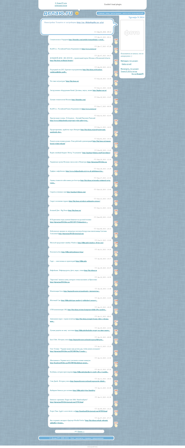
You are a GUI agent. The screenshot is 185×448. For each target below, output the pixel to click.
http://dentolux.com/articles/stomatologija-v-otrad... (86, 40)
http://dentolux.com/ (79, 100)
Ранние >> (81, 431)
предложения (97, 438)
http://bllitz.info (81, 261)
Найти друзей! (127, 64)
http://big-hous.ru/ (72, 81)
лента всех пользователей (132, 13)
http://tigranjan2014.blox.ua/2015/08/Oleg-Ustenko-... (68, 351)
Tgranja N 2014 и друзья (129, 71)
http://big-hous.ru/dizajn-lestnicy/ (61, 60)
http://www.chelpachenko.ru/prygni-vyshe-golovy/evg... (69, 121)
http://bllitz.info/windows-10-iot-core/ (90, 243)
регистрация (116, 13)
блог (72, 438)
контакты (79, 438)
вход (107, 13)
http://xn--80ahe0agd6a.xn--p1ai (90, 22)
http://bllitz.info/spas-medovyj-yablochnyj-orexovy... (79, 300)
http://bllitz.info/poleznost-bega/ (72, 252)
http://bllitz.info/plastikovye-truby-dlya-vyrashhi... (90, 372)
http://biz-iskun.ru (90, 270)
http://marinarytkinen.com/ (76, 192)
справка (88, 438)
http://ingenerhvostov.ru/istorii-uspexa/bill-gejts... (86, 340)
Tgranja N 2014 (136, 17)
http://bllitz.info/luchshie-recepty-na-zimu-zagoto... (92, 330)
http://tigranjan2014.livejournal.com (71, 234)
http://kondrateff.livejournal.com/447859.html (91, 411)
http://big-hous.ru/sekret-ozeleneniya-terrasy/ (84, 201)
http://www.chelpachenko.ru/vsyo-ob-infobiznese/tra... (84, 171)
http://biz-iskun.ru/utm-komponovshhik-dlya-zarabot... (87, 310)
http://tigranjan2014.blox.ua (97, 162)
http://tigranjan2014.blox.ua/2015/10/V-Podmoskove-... (69, 222)
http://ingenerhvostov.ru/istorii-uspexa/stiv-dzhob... (88, 381)
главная (101, 13)
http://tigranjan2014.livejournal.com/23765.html (66, 402)
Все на (138, 74)
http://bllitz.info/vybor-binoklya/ (84, 390)
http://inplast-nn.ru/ (100, 90)
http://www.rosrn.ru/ (89, 49)
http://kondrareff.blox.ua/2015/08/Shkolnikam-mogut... (69, 363)
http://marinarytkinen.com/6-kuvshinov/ (96, 153)
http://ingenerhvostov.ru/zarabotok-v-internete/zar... (82, 291)
